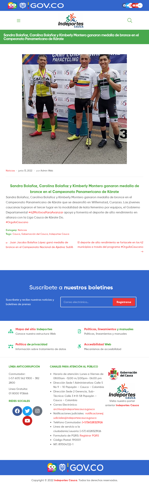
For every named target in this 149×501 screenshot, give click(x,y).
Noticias (10, 170)
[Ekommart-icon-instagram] (130, 5)
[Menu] (26, 20)
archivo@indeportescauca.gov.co (74, 409)
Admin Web (47, 170)
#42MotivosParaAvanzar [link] (46, 212)
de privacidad (31, 344)
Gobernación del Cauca (34, 233)
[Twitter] (127, 5)
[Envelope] (136, 5)
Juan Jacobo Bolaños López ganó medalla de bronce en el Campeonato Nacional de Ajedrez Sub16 (39, 244)
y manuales (108, 329)
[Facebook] (124, 5)
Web (97, 344)
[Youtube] (133, 5)
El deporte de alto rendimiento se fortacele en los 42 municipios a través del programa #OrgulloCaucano (110, 244)
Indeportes (34, 329)
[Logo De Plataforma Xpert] (140, 5)
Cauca (16, 233)
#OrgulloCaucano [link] (17, 222)
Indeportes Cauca (59, 233)
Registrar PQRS (89, 435)
